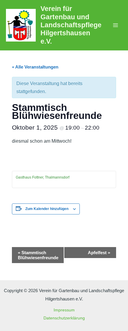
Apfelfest (99, 252)
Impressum (64, 310)
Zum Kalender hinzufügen (46, 209)
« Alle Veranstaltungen (35, 66)
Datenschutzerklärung (64, 318)
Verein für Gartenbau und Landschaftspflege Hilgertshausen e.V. (71, 25)
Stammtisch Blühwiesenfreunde (38, 255)
